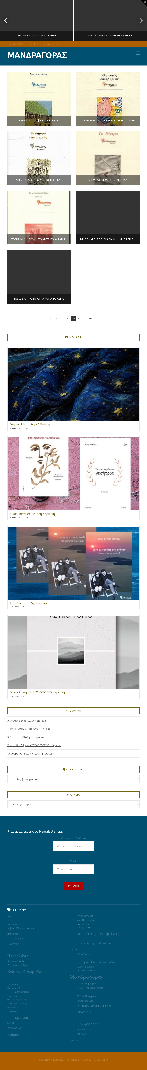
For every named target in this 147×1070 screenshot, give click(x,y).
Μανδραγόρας (86, 976)
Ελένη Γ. (76, 948)
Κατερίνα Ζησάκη (16, 961)
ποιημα (81, 1033)
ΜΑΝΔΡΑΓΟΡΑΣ (37, 55)
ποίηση (13, 1034)
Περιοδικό (13, 984)
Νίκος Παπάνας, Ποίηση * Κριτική (29, 729)
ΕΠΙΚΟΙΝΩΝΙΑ (101, 1060)
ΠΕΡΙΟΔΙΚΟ (44, 1060)
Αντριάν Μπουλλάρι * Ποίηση (26, 720)
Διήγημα (12, 933)
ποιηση (75, 1039)
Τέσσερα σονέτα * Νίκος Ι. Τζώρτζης (30, 753)
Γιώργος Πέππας (85, 927)
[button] (138, 53)
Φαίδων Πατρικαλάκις (17, 999)
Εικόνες (13, 943)
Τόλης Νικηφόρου (87, 996)
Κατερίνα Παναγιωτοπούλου (96, 962)
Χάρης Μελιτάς (86, 1000)
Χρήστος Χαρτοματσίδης (94, 1005)
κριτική (21, 1017)
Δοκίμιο (19, 938)
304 (68, 318)
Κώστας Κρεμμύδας (25, 971)
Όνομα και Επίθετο (73, 838)
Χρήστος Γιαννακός (17, 1003)
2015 (9, 916)
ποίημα (81, 1028)
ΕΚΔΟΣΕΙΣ (58, 1060)
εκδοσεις (84, 1011)
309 (90, 318)
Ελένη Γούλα (83, 954)
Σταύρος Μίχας (22, 991)
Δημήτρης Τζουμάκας (98, 933)
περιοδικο (14, 1027)
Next (139, 20)
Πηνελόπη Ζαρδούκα (90, 987)
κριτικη (10, 1022)
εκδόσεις (12, 1011)
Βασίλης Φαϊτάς (14, 924)
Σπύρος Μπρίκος (15, 988)
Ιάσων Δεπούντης (85, 957)
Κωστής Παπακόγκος (86, 966)
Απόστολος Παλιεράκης (83, 920)
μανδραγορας (87, 1024)
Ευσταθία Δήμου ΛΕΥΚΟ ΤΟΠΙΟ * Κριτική (34, 745)
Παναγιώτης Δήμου (86, 983)
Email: (73, 861)
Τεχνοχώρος (13, 995)
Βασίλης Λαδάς (84, 924)
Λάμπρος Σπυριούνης (86, 970)
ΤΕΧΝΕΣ (87, 1060)
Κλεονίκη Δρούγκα (17, 965)
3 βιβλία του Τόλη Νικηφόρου (25, 737)
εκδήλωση (11, 1007)
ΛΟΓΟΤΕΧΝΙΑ (73, 1060)
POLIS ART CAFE (85, 916)
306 (79, 318)
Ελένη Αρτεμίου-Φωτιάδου (94, 943)
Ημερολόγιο (17, 955)
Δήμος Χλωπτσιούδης (20, 928)
